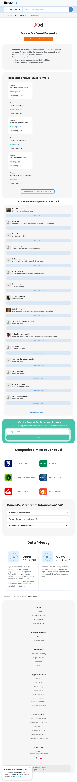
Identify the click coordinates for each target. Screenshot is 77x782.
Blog (38, 637)
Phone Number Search (38, 734)
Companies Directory (38, 654)
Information (8, 16)
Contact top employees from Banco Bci (37, 191)
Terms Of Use (38, 683)
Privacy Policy (38, 691)
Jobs (38, 666)
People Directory (38, 658)
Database (38, 611)
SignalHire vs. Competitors (38, 738)
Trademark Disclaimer (38, 705)
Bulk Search (38, 726)
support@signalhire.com (38, 754)
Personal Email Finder (38, 718)
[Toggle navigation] (70, 3)
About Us (38, 679)
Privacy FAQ (38, 687)
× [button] (30, 768)
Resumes (38, 662)
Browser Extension (38, 615)
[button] (41, 209)
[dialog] (17, 773)
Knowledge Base (38, 641)
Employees (35, 16)
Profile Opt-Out (38, 695)
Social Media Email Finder (38, 722)
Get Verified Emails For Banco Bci (38, 39)
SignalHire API (38, 619)
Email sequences (38, 623)
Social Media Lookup (38, 730)
